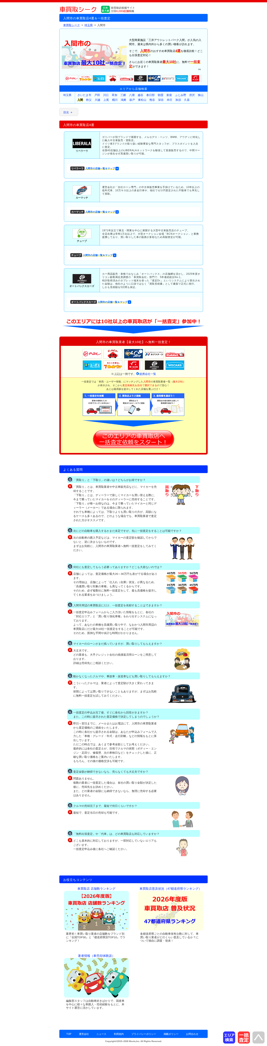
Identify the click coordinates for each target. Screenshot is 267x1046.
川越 (97, 99)
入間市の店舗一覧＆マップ (93, 168)
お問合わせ (192, 1034)
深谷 (161, 99)
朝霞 (160, 95)
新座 (169, 95)
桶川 (115, 99)
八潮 (132, 95)
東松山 (142, 99)
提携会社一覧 (147, 374)
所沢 (192, 95)
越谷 (140, 95)
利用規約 (119, 1034)
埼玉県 (67, 95)
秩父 (89, 99)
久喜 (187, 99)
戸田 (97, 95)
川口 (106, 95)
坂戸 (132, 99)
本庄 (169, 99)
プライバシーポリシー (143, 1034)
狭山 (200, 95)
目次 (66, 112)
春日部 (150, 95)
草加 (114, 95)
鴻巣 (123, 99)
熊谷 (152, 99)
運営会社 (84, 1034)
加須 (178, 99)
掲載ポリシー (171, 1034)
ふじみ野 (180, 95)
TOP (68, 1034)
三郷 (123, 95)
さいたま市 (84, 95)
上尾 (106, 99)
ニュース (101, 1034)
